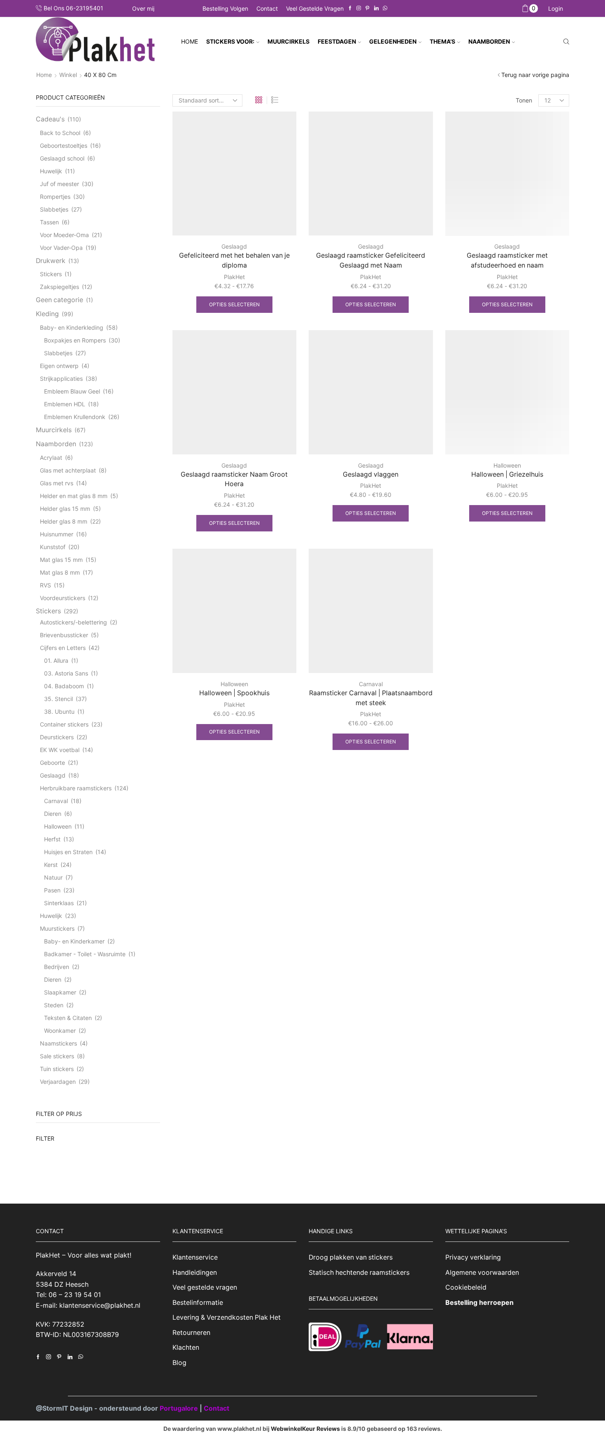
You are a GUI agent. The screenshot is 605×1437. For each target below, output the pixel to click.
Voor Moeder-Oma (64, 234)
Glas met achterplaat (68, 470)
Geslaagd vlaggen (370, 474)
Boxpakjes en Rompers (75, 340)
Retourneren (191, 1333)
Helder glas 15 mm (65, 508)
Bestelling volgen (225, 8)
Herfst (52, 839)
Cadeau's (50, 119)
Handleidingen (194, 1272)
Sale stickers (57, 1056)
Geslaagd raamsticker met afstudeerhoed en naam (507, 260)
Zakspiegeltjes (59, 286)
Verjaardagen (58, 1081)
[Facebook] (350, 8)
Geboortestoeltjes (63, 145)
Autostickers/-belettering (73, 622)
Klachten (185, 1347)
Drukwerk (50, 261)
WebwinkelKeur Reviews (305, 1428)
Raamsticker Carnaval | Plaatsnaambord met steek (371, 698)
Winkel (68, 74)
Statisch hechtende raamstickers (359, 1272)
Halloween (507, 465)
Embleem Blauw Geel (72, 391)
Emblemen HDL (64, 404)
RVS (45, 585)
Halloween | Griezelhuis (507, 474)
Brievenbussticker (64, 634)
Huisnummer (56, 534)
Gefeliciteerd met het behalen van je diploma (234, 260)
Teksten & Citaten (68, 1017)
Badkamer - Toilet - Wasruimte (85, 953)
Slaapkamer (60, 992)
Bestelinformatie (197, 1303)
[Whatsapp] (385, 8)
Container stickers (64, 724)
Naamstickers (58, 1043)
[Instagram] (358, 8)
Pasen (52, 890)
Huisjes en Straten (68, 851)
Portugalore (180, 1408)
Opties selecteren (234, 304)
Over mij (143, 9)
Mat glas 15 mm (61, 559)
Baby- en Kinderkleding (71, 327)
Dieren (52, 813)
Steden (53, 1004)
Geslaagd (234, 246)
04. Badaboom (64, 685)
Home (189, 41)
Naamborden (56, 444)
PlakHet (234, 276)
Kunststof (52, 546)
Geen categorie (59, 300)
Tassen (49, 222)
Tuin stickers (57, 1068)
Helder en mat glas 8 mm (73, 495)
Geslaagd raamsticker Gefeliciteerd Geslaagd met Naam (370, 260)
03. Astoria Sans (66, 673)
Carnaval (371, 683)
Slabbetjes (54, 209)
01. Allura (56, 660)
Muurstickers (57, 928)
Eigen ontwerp (59, 365)
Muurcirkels (54, 430)
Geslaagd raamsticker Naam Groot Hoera (234, 479)
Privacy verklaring (473, 1257)
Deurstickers (57, 737)
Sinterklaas (59, 902)
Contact (267, 8)
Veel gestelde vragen (315, 8)
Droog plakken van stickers (351, 1257)
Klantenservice (195, 1257)
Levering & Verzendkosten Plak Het (226, 1317)
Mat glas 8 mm (60, 572)
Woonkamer (60, 1030)
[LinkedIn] (376, 8)
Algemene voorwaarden (482, 1272)
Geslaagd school (62, 158)
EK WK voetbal (59, 749)
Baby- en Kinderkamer (74, 941)
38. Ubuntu (59, 711)
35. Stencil (58, 698)
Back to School (60, 132)
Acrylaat (51, 457)
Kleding (47, 314)
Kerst (51, 864)
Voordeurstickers (62, 597)
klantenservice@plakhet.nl (99, 1305)
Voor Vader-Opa (61, 247)
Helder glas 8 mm (63, 521)
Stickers (51, 273)
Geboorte (52, 762)
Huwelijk (51, 171)
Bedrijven (56, 966)
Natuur (53, 877)
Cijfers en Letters (63, 647)
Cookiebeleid (465, 1287)
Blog (179, 1363)
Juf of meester (59, 183)
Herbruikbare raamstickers (76, 788)
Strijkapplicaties (61, 378)
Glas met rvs (56, 483)
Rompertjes (55, 196)
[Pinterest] (367, 8)
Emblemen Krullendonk (74, 416)
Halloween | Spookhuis (234, 693)
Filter (45, 1138)
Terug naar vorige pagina (535, 74)
